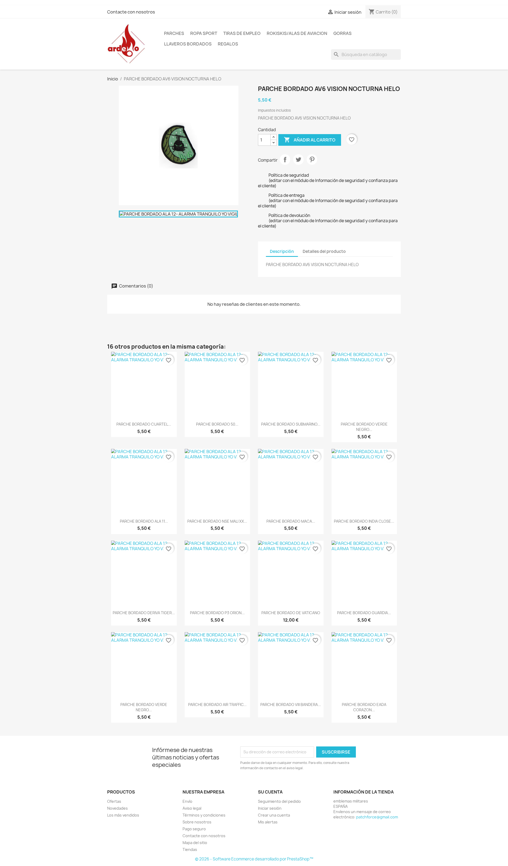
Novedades (117, 808)
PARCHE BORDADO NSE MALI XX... (217, 521)
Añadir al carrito (309, 139)
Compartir (285, 159)
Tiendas (190, 849)
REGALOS (228, 44)
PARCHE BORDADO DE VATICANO (290, 612)
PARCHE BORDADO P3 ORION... (217, 612)
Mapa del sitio (195, 842)
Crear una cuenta (274, 815)
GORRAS (342, 33)
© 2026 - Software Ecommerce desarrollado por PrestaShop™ (254, 859)
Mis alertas (268, 821)
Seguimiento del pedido (279, 801)
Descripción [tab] (282, 251)
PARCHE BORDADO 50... (217, 424)
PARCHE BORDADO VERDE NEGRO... (364, 427)
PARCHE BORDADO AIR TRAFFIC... (217, 704)
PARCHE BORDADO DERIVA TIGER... (144, 612)
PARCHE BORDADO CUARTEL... (143, 424)
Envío (187, 801)
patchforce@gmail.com (377, 816)
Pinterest (312, 159)
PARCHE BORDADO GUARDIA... (364, 612)
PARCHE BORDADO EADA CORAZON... (364, 707)
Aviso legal (192, 808)
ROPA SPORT (203, 33)
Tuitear (298, 159)
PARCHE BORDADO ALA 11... (144, 521)
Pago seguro (194, 828)
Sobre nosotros (197, 821)
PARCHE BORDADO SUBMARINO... (290, 424)
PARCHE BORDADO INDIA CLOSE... (364, 521)
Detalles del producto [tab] (324, 251)
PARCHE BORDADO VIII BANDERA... (290, 704)
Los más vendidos (123, 815)
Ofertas (114, 801)
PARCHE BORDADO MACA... (290, 521)
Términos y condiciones (204, 815)
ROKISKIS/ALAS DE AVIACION (297, 33)
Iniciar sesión (270, 808)
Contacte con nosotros (131, 12)
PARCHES (174, 33)
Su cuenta (270, 792)
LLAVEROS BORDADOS (188, 44)
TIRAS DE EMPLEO (242, 33)
